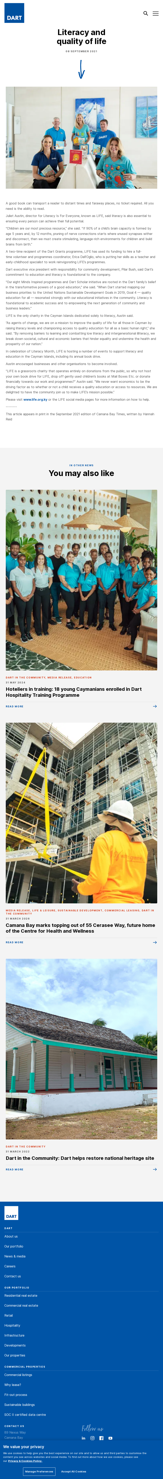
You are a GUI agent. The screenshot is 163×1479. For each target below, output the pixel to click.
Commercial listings (18, 1375)
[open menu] (156, 13)
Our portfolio (13, 1246)
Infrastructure (14, 1335)
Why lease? (12, 1385)
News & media (14, 1256)
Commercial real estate (21, 1305)
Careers (10, 1266)
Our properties (14, 1355)
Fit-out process (15, 1395)
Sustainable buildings (19, 1405)
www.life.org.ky (35, 399)
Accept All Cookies (73, 1471)
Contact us (12, 1276)
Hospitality (12, 1325)
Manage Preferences (39, 1471)
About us (11, 1236)
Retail (8, 1315)
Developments (15, 1345)
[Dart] (11, 1213)
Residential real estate (20, 1295)
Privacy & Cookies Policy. (25, 1460)
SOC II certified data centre (25, 1415)
